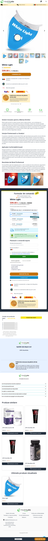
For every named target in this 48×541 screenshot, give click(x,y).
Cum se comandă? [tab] (26, 260)
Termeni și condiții (37, 517)
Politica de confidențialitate (23, 253)
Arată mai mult (31, 317)
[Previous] (3, 31)
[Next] (45, 31)
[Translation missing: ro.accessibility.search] (46, 1)
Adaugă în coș (24, 274)
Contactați (10, 517)
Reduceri (24, 517)
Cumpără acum (24, 277)
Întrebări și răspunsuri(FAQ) (10, 515)
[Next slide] (42, 179)
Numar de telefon (14, 247)
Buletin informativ (10, 513)
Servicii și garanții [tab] (15, 260)
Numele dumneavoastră (16, 243)
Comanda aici (16, 74)
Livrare (24, 513)
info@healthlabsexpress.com (11, 520)
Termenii (14, 253)
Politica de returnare (38, 515)
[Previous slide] (6, 179)
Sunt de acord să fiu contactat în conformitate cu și (23, 253)
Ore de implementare (24, 515)
